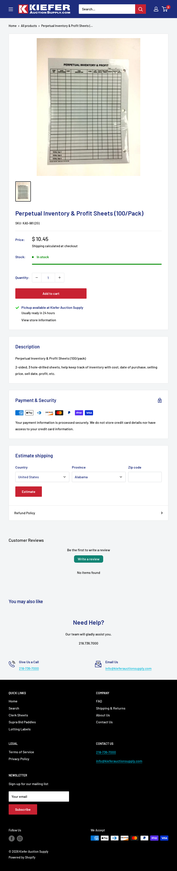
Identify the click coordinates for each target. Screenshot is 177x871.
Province (79, 467)
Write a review (89, 559)
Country (21, 467)
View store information (38, 320)
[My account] (156, 9)
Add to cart (51, 293)
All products (29, 26)
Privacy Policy (19, 759)
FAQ (99, 701)
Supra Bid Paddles (22, 722)
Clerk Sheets (18, 715)
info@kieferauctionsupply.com (128, 668)
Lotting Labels (20, 729)
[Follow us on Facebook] (12, 838)
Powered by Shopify (22, 857)
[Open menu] (11, 9)
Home (13, 26)
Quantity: (22, 277)
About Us (103, 715)
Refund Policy (24, 513)
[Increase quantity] (59, 277)
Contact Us (104, 722)
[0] (165, 9)
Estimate (28, 491)
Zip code (134, 467)
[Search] (140, 9)
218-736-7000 (29, 668)
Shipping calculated (46, 246)
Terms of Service (21, 752)
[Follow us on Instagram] (20, 838)
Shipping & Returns (110, 708)
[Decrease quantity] (36, 277)
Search (14, 708)
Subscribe (23, 809)
